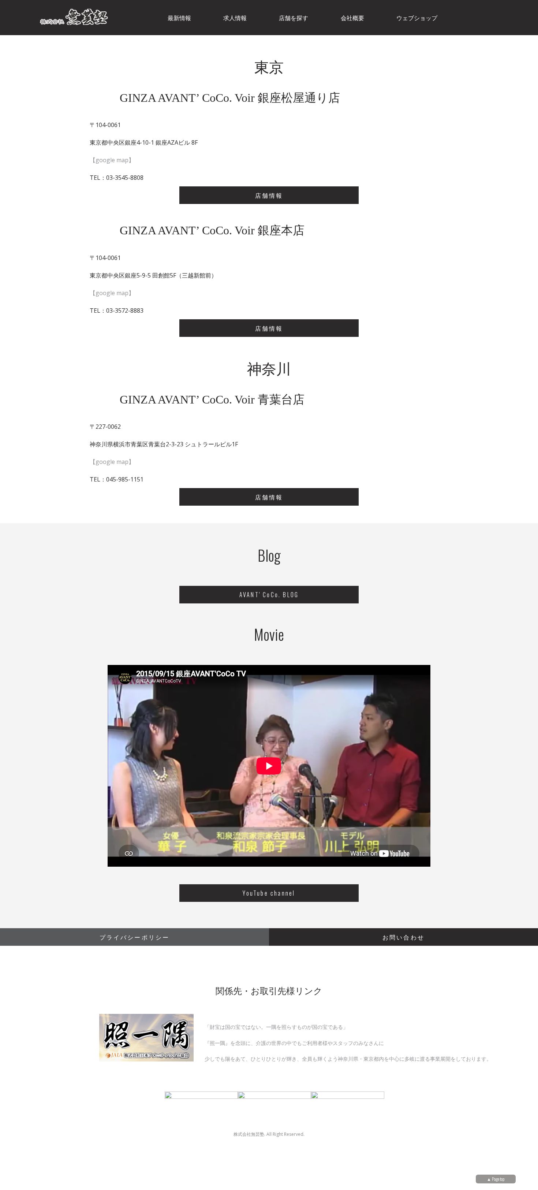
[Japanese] (521, 16)
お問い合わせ (403, 937)
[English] (502, 16)
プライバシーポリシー (135, 937)
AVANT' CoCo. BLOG (269, 594)
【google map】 (112, 160)
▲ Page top (495, 1179)
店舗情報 (269, 195)
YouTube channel (269, 893)
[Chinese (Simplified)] (483, 16)
